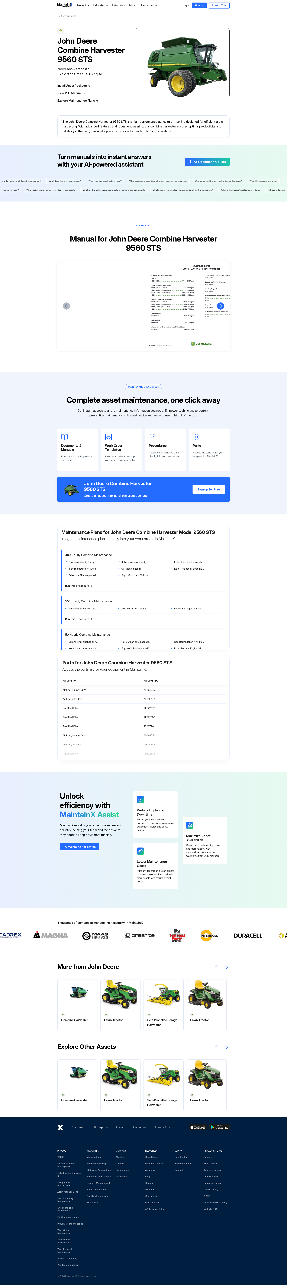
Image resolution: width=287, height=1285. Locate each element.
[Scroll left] (217, 966)
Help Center (181, 1157)
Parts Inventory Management (65, 1200)
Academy (150, 1170)
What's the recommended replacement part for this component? (78, 190)
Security (208, 1157)
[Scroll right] (226, 966)
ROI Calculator (152, 1202)
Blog (147, 1176)
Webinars (150, 1189)
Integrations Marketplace (64, 1184)
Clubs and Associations (99, 1170)
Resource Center (154, 1163)
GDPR (207, 1196)
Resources (139, 1127)
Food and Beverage (97, 1163)
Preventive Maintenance (70, 1223)
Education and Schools (99, 1176)
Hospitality (92, 1202)
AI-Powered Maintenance (64, 1241)
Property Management (98, 1183)
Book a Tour (219, 5)
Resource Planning (67, 1258)
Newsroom (121, 1176)
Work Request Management (64, 1250)
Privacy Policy (211, 1176)
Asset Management (67, 1192)
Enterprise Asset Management (65, 1165)
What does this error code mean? (170, 181)
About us (120, 1157)
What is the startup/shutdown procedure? (135, 190)
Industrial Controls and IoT (69, 1174)
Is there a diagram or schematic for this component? (188, 190)
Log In (186, 5)
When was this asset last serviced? (209, 181)
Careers (120, 1163)
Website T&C (210, 1209)
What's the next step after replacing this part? (76, 181)
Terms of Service (213, 1170)
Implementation (183, 1163)
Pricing (133, 5)
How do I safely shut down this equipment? (126, 181)
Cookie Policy (211, 1189)
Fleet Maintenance (96, 1189)
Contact (179, 1170)
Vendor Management (68, 1265)
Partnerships (122, 1170)
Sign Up (199, 5)
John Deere (69, 15)
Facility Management (98, 1196)
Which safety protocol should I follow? (238, 190)
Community (151, 1196)
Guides (149, 1183)
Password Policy (212, 1183)
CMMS (60, 1157)
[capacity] (72, 341)
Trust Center (210, 1163)
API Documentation (155, 1209)
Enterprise (118, 5)
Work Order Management (64, 1231)
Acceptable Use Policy (215, 1202)
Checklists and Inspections (65, 1209)
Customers (79, 1127)
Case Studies (152, 1157)
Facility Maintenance (68, 1217)
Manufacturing (94, 1157)
